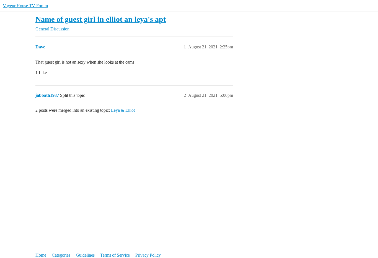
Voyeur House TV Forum (25, 5)
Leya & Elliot (123, 110)
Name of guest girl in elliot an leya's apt (100, 19)
